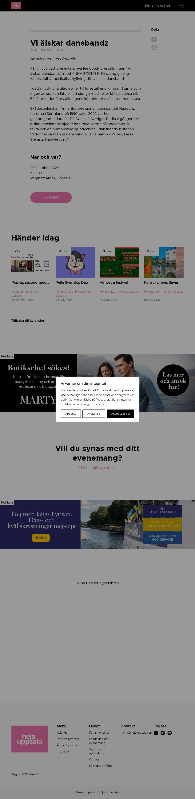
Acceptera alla (120, 413)
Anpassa (70, 413)
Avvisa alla (94, 413)
